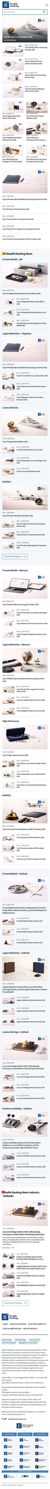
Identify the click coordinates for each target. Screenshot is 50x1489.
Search (44, 11)
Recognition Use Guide (28, 1342)
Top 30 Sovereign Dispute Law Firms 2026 (31, 700)
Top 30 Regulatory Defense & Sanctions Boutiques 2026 (30, 398)
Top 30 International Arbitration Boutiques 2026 (31, 387)
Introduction (7, 1339)
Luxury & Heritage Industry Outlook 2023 (31, 1098)
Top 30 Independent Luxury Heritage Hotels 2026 (31, 461)
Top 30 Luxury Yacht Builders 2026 (28, 471)
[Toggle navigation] (46, 5)
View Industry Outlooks (13, 1303)
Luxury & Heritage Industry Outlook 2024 (31, 1087)
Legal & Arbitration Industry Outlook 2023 (31, 1021)
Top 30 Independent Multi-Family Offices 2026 (11, 117)
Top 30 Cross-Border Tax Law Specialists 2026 (17, 219)
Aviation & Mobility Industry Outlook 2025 (31, 1156)
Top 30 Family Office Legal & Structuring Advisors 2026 (21, 229)
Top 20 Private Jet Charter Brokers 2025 (17, 516)
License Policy (34, 1339)
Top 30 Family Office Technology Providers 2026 (36, 48)
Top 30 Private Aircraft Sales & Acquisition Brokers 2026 (36, 160)
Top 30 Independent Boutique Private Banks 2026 (21, 293)
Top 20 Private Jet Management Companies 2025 (31, 546)
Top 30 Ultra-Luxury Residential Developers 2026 (31, 786)
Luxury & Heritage (17, 1324)
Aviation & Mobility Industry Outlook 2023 (31, 1177)
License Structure (9, 1342)
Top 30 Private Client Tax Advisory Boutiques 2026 (33, 62)
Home (5, 1324)
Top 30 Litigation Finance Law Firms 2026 (31, 711)
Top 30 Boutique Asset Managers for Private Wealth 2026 (12, 161)
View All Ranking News (12, 556)
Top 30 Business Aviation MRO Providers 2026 (30, 849)
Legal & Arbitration (12, 1328)
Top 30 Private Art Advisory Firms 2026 (30, 450)
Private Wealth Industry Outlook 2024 (29, 932)
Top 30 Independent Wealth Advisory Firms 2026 (11, 138)
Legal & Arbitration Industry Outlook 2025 (31, 1000)
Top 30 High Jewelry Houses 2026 (15, 755)
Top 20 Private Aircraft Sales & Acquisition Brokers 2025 (31, 525)
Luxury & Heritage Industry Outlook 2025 (31, 1077)
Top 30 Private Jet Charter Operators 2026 (35, 117)
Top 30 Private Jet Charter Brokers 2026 (15, 209)
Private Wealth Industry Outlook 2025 (29, 921)
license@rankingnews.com (16, 1414)
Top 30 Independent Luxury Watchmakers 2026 (31, 775)
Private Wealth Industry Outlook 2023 (29, 942)
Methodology (20, 1339)
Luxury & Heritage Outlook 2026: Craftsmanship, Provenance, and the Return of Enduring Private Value (23, 1067)
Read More (6, 1248)
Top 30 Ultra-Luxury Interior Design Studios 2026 (31, 764)
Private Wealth (30, 1328)
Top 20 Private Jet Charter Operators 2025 (31, 534)
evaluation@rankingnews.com (26, 1412)
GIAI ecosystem (7, 1352)
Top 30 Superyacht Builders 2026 (15, 441)
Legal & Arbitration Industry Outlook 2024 (31, 1011)
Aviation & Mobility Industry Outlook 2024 (31, 1167)
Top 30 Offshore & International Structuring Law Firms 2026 (36, 139)
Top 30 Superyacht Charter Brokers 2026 (30, 837)
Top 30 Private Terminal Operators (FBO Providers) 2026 (21, 239)
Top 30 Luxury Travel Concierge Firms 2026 (31, 859)
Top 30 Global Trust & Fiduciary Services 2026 (35, 76)
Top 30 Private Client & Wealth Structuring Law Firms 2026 (24, 199)
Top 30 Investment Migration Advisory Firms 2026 (35, 90)
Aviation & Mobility (37, 1324)
